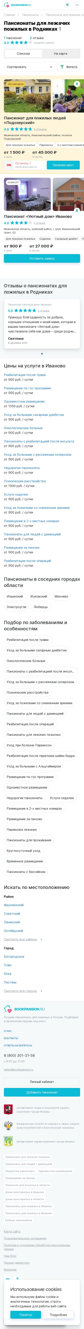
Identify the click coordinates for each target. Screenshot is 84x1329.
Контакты (11, 1038)
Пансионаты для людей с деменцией (32, 534)
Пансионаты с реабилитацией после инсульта (39, 441)
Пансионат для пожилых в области (27, 1185)
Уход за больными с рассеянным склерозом (37, 454)
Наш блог (10, 1256)
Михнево (61, 596)
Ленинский (12, 922)
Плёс (8, 965)
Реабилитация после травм (25, 375)
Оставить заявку (42, 258)
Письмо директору (17, 1263)
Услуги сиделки (16, 494)
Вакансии (10, 1269)
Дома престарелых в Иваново (24, 1192)
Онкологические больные (23, 428)
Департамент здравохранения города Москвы (46, 1141)
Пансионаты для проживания (29, 840)
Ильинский (15, 596)
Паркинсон (46, 144)
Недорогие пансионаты (22, 468)
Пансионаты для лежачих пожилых (34, 734)
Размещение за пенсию (21, 547)
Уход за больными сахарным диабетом (34, 415)
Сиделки (45, 238)
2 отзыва (39, 222)
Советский (12, 913)
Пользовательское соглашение (25, 1238)
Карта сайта (12, 1231)
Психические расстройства (25, 481)
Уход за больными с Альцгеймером (34, 766)
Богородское (14, 956)
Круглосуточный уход (23, 850)
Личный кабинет (42, 1082)
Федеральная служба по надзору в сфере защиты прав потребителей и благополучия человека (48, 1125)
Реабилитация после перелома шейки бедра (41, 756)
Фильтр (71, 67)
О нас (8, 1030)
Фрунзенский (14, 905)
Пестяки (10, 982)
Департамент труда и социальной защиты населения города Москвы (43, 1109)
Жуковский (38, 596)
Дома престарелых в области (24, 1199)
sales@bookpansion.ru (18, 1069)
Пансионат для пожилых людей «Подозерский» (35, 120)
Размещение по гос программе (27, 388)
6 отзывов (40, 129)
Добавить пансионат (42, 1092)
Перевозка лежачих (22, 829)
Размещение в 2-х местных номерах (31, 521)
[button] (42, 354)
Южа (7, 974)
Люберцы (41, 607)
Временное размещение (25, 861)
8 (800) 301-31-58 (19, 1055)
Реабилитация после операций (27, 561)
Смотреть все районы (20, 939)
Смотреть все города (20, 991)
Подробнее (58, 1315)
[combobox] (30, 66)
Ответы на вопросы (18, 1045)
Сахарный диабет (66, 238)
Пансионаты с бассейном (26, 872)
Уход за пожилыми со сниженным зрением (37, 508)
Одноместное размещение (24, 401)
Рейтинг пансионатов (18, 1220)
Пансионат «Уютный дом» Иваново (38, 216)
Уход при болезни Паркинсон (29, 745)
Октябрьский (13, 931)
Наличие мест (63, 165)
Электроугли (16, 607)
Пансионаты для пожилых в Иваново (28, 1206)
